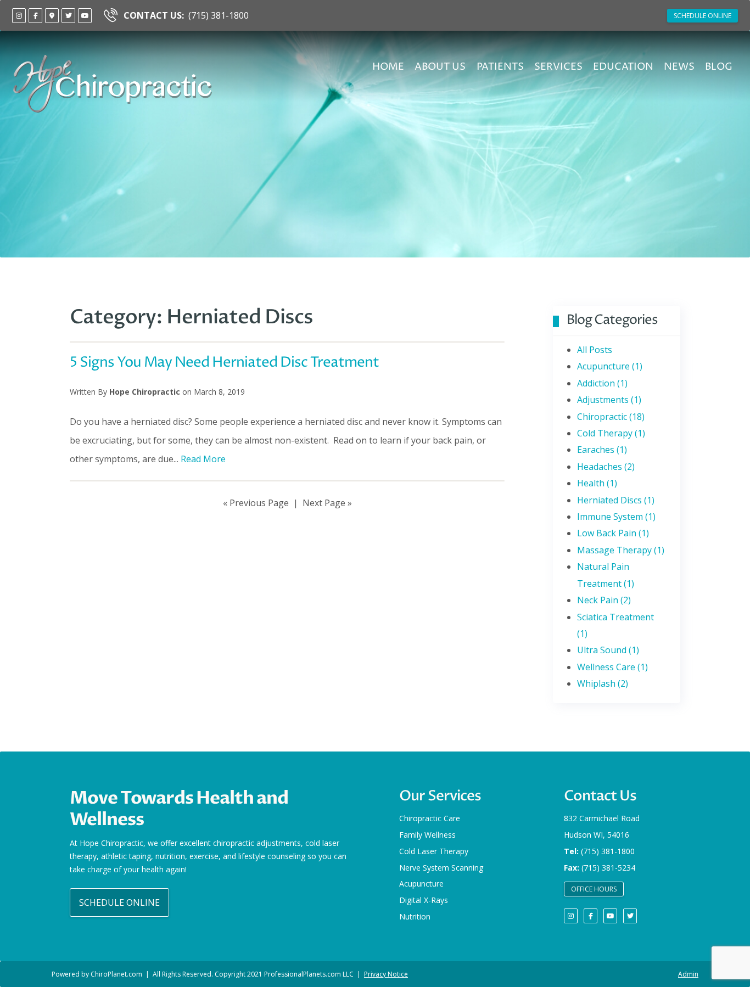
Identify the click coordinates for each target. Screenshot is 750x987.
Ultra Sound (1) (608, 650)
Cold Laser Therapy (433, 851)
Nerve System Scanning (441, 867)
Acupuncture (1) (609, 366)
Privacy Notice (386, 974)
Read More (203, 459)
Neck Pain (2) (604, 600)
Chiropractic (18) (611, 417)
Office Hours (594, 889)
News (679, 67)
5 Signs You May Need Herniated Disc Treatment (224, 362)
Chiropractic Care (429, 818)
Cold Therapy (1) (611, 433)
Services (558, 67)
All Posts (594, 350)
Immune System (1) (616, 517)
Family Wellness (427, 834)
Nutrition (414, 916)
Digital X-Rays (423, 900)
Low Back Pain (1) (613, 533)
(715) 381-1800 (186, 15)
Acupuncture (421, 883)
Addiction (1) (602, 383)
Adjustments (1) (609, 400)
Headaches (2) (606, 467)
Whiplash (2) (602, 683)
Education (623, 67)
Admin (688, 974)
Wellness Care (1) (612, 667)
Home (388, 67)
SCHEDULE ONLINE (702, 15)
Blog (718, 67)
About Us (440, 67)
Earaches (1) (602, 450)
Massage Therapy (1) (620, 550)
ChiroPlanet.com (116, 974)
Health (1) (597, 483)
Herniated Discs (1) (615, 500)
